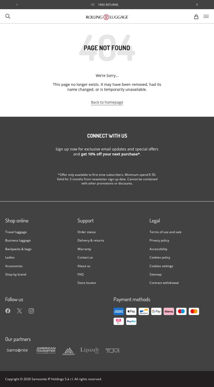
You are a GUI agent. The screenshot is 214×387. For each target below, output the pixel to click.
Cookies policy (160, 257)
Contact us (85, 257)
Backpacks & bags (18, 249)
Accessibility (158, 249)
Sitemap (156, 274)
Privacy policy (159, 240)
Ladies (10, 257)
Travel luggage (16, 232)
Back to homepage (107, 102)
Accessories (14, 266)
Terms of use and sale (166, 232)
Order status (87, 232)
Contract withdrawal (164, 283)
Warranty (84, 249)
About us (84, 266)
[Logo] (107, 16)
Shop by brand (15, 274)
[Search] (7, 16)
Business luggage (18, 240)
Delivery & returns (91, 240)
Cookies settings (161, 266)
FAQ (81, 274)
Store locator (87, 283)
